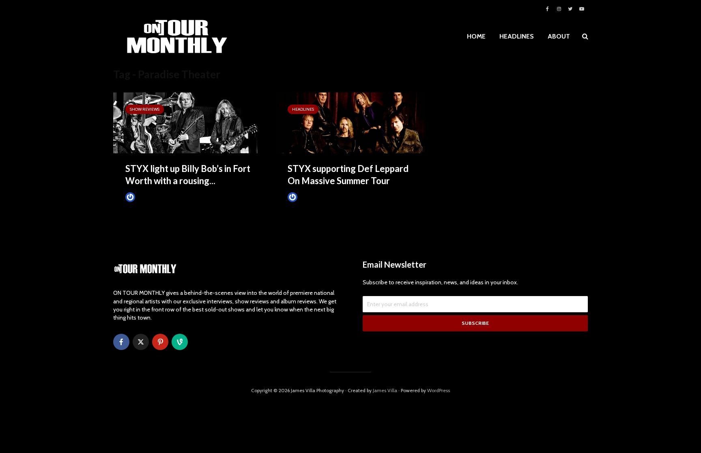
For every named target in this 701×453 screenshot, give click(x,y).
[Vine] (180, 342)
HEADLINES (516, 36)
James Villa (149, 197)
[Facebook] (121, 342)
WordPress (438, 390)
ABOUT (559, 36)
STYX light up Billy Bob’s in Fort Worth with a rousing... (187, 174)
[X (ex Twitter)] (141, 342)
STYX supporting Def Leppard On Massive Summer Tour (348, 174)
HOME (476, 36)
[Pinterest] (160, 342)
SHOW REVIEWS (144, 109)
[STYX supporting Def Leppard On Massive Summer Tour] (350, 122)
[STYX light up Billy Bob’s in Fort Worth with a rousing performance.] (188, 122)
